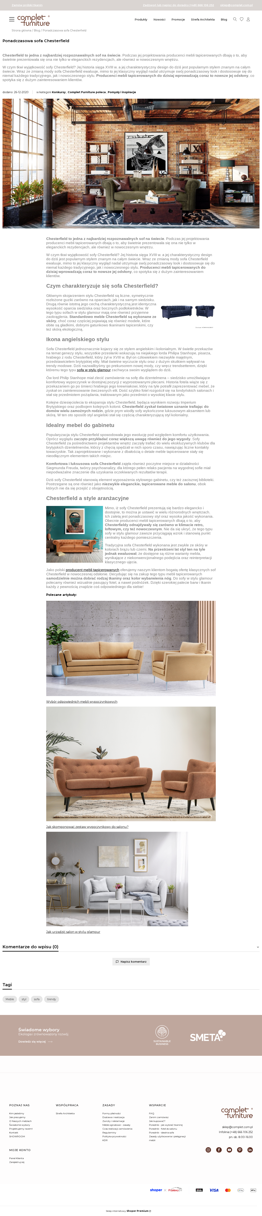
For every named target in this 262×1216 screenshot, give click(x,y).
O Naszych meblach (20, 1121)
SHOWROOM (17, 1136)
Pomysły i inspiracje (122, 92)
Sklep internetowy (127, 1210)
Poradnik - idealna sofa (161, 1132)
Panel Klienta (16, 1158)
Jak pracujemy (17, 1117)
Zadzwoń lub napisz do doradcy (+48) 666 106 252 (178, 5)
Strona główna (21, 30)
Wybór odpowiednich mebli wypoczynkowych (81, 702)
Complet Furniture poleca (87, 92)
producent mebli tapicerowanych (92, 570)
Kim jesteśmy (16, 1113)
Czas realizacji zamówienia (117, 1128)
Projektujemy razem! (21, 1128)
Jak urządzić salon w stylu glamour (73, 932)
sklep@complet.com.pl (236, 5)
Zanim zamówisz (159, 1117)
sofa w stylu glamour (94, 370)
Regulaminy (109, 1132)
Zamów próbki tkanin (27, 5)
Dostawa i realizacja (113, 1117)
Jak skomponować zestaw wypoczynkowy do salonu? (87, 827)
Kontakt (13, 1132)
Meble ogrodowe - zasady (116, 1124)
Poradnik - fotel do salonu (163, 1128)
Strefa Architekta (65, 1113)
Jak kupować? (157, 1121)
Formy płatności (111, 1113)
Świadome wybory (19, 1124)
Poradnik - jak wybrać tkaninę (166, 1124)
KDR (105, 1140)
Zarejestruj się (16, 1162)
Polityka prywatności (114, 1136)
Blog (37, 30)
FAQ (151, 1113)
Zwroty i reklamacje (113, 1121)
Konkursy (59, 92)
